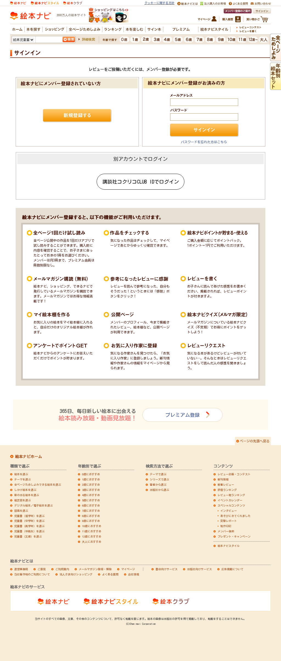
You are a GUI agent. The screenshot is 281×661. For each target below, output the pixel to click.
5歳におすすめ (91, 500)
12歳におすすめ (91, 536)
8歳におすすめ (91, 515)
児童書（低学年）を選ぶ (29, 515)
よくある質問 (110, 574)
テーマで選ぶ (158, 474)
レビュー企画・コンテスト (234, 474)
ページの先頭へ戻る (254, 441)
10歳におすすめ (91, 526)
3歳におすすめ (91, 489)
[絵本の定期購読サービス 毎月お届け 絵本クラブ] (72, 2)
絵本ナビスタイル (229, 545)
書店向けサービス (167, 569)
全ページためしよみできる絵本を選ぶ (37, 484)
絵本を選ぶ (21, 474)
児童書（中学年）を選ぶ (29, 520)
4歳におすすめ (91, 495)
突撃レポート (228, 520)
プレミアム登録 (182, 414)
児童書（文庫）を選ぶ (28, 536)
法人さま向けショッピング (76, 574)
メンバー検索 (226, 531)
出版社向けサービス (199, 569)
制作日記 (225, 526)
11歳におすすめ (91, 531)
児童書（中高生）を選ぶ (29, 531)
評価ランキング (227, 489)
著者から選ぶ (158, 484)
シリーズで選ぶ (159, 479)
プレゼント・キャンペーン (234, 536)
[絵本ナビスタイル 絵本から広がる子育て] (45, 2)
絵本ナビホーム (28, 457)
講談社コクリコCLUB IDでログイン (140, 181)
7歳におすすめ (91, 510)
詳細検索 (88, 39)
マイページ (128, 569)
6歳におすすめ (91, 505)
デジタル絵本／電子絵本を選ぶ (33, 505)
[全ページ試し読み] (275, 58)
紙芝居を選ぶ (22, 500)
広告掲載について (232, 569)
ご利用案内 (62, 569)
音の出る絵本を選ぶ (26, 495)
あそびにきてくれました (235, 515)
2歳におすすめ (91, 484)
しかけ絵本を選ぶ (25, 489)
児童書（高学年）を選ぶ (29, 526)
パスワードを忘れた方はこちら (204, 142)
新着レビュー (226, 484)
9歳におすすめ (91, 520)
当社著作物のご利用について (32, 574)
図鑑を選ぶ (21, 510)
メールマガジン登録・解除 (95, 569)
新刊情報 (223, 479)
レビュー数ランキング (231, 495)
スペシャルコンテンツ (231, 505)
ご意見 (42, 569)
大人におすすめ (91, 541)
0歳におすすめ (91, 474)
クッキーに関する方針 (159, 2)
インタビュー (228, 510)
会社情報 (133, 574)
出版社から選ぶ (159, 489)
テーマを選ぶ (22, 479)
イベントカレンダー (230, 500)
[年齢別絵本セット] (275, 87)
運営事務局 (21, 569)
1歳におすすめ (91, 479)
